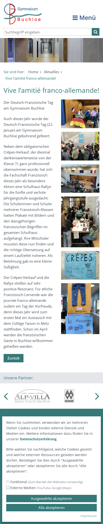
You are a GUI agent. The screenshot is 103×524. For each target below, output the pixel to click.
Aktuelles (51, 71)
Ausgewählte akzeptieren (51, 498)
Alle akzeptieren (51, 507)
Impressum (88, 516)
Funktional (46, 482)
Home (33, 71)
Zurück (13, 358)
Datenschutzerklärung (38, 439)
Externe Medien (40, 487)
